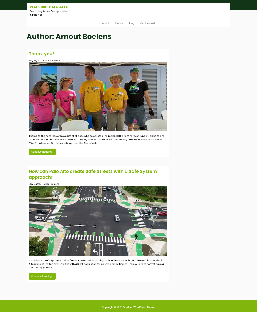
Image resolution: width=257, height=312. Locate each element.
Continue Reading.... (42, 151)
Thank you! (41, 54)
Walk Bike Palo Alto (49, 6)
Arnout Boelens (52, 60)
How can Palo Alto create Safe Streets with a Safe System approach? (93, 174)
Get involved (147, 23)
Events (119, 23)
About (105, 23)
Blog (131, 23)
